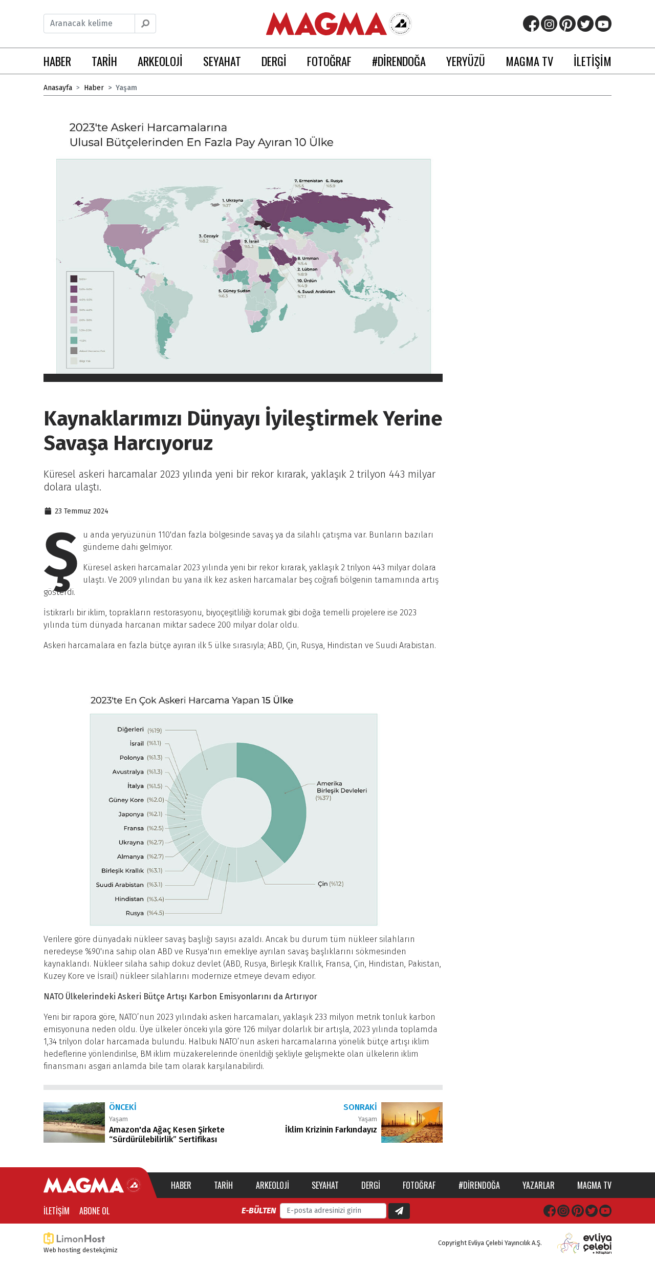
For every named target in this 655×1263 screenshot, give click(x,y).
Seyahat (325, 1185)
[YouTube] (603, 23)
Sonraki (360, 1107)
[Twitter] (585, 23)
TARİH (104, 60)
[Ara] (145, 23)
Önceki (123, 1107)
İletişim (56, 1211)
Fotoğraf (419, 1185)
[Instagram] (549, 23)
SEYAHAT (222, 60)
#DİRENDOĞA (399, 60)
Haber (94, 87)
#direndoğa (479, 1185)
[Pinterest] (567, 23)
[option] (243, 245)
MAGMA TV (529, 60)
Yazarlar (538, 1185)
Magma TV (594, 1185)
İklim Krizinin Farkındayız (331, 1129)
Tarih (223, 1185)
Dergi (370, 1185)
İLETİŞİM (593, 60)
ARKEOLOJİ (160, 60)
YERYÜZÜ (465, 60)
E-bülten (259, 1210)
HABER (57, 60)
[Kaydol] (399, 1211)
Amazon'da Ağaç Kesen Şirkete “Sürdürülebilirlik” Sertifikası (167, 1134)
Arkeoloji (272, 1185)
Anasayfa (57, 87)
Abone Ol (94, 1211)
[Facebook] (531, 23)
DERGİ (274, 60)
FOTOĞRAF (329, 60)
